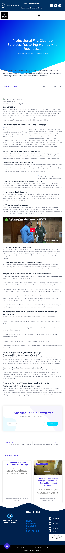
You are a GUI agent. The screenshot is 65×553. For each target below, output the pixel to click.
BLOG (28, 528)
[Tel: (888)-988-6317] (3, 5)
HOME (29, 521)
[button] (39, 15)
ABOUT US (31, 523)
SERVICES (31, 526)
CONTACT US (32, 531)
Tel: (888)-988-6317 (13, 5)
